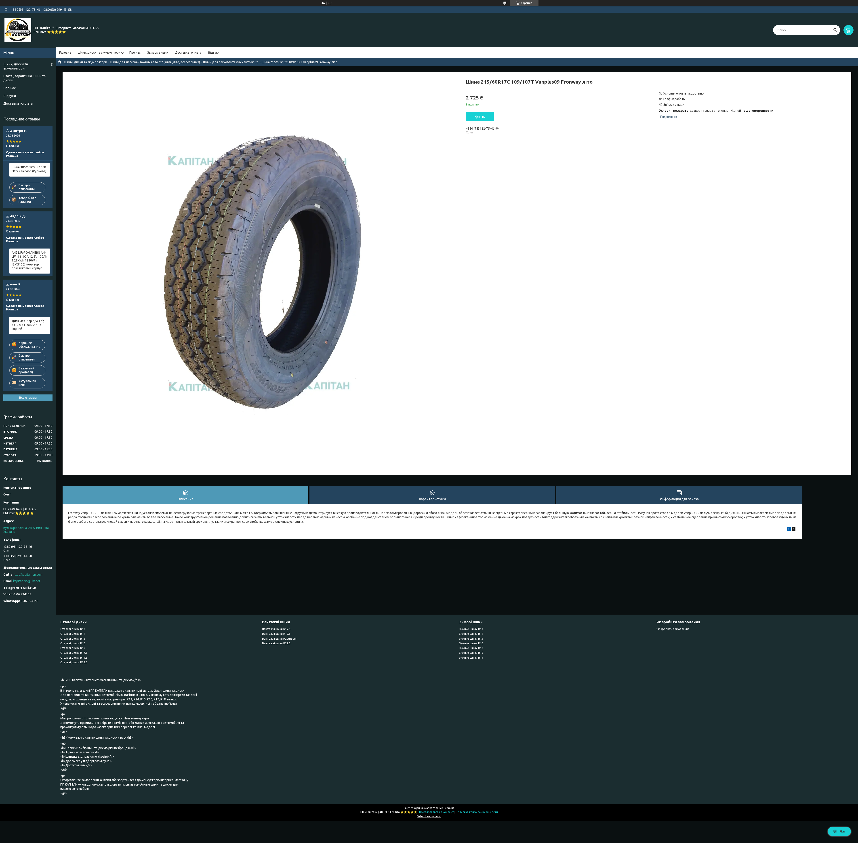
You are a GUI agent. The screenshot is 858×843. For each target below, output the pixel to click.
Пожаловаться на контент (436, 812)
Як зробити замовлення (672, 628)
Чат (842, 831)
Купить (480, 116)
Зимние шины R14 (471, 633)
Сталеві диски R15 (72, 638)
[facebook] (789, 529)
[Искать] (835, 30)
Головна (65, 52)
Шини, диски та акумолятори (99, 52)
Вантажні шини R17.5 (276, 628)
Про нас (135, 52)
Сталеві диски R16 (72, 643)
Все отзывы (28, 397)
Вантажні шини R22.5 (276, 643)
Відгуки (213, 52)
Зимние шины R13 (471, 628)
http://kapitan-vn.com (27, 574)
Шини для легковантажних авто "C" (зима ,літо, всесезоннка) (155, 62)
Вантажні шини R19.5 (276, 633)
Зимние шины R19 (471, 657)
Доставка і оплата (188, 52)
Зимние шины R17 (471, 647)
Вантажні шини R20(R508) (279, 638)
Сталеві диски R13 (72, 628)
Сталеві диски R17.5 (73, 652)
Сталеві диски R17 (72, 647)
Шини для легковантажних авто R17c (230, 62)
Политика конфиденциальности (477, 812)
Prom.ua (449, 808)
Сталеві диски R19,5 (73, 657)
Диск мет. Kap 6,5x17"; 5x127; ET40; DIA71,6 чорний (28, 325)
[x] (793, 529)
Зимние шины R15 (471, 638)
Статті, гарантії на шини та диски (24, 78)
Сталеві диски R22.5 (73, 662)
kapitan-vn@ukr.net (26, 581)
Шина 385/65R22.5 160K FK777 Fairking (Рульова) (29, 169)
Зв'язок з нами (157, 52)
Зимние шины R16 (471, 643)
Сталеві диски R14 (72, 633)
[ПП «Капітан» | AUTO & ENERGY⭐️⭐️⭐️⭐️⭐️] (17, 30)
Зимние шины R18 (471, 652)
